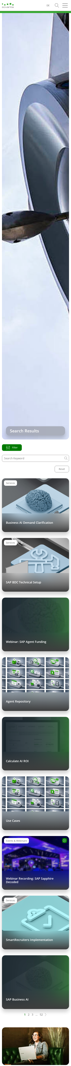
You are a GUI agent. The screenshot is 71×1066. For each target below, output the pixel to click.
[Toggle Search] (57, 5)
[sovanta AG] (8, 5)
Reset (62, 469)
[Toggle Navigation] (65, 5)
